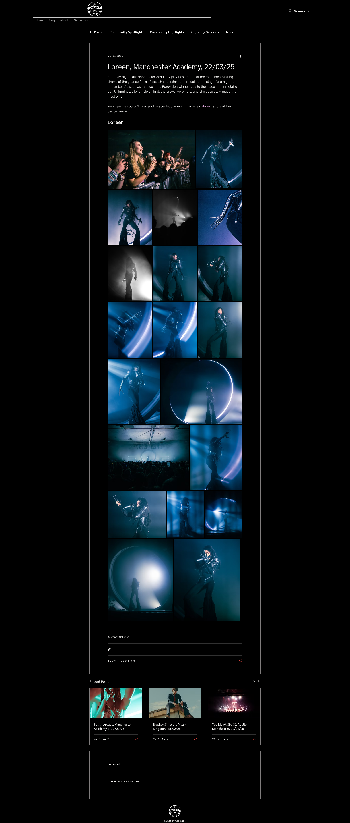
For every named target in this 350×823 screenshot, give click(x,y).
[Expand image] (151, 159)
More (230, 32)
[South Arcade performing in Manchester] (116, 703)
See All (257, 681)
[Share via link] (109, 649)
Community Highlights (167, 32)
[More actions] (240, 56)
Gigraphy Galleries (205, 32)
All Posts (95, 32)
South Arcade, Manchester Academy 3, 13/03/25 (113, 726)
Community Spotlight (126, 32)
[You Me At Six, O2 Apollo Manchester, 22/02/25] (234, 703)
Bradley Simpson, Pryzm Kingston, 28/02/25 (170, 726)
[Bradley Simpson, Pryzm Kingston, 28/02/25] (175, 703)
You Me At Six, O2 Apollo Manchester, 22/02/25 (229, 726)
